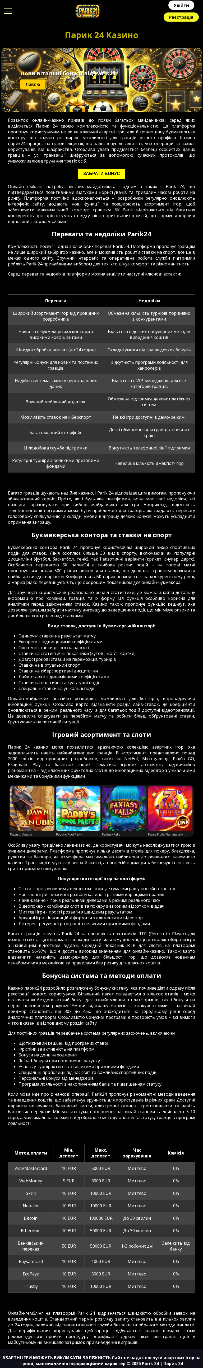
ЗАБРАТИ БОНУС (101, 173)
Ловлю (33, 84)
